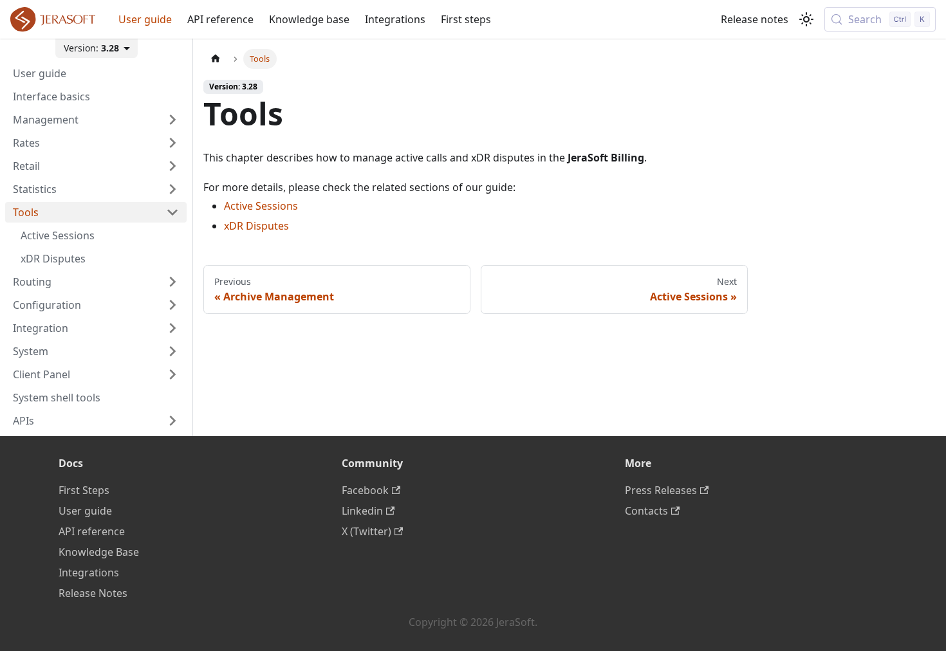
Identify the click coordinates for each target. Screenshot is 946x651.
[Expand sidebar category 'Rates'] (172, 143)
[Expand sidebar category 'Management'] (172, 119)
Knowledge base (309, 19)
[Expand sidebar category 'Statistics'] (172, 189)
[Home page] (215, 59)
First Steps (84, 490)
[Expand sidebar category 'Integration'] (172, 328)
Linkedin (362, 511)
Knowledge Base (99, 552)
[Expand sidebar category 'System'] (172, 351)
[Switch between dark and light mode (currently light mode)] (806, 19)
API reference (220, 19)
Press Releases (661, 490)
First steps (466, 19)
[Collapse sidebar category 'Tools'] (172, 212)
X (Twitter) (366, 531)
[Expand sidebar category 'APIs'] (172, 420)
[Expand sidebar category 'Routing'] (172, 281)
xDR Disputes (256, 226)
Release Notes (93, 593)
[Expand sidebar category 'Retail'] (172, 166)
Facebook (365, 490)
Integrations (395, 19)
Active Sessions (261, 206)
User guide (145, 19)
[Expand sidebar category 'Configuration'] (172, 305)
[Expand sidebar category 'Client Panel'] (172, 374)
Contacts (646, 511)
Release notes (754, 19)
